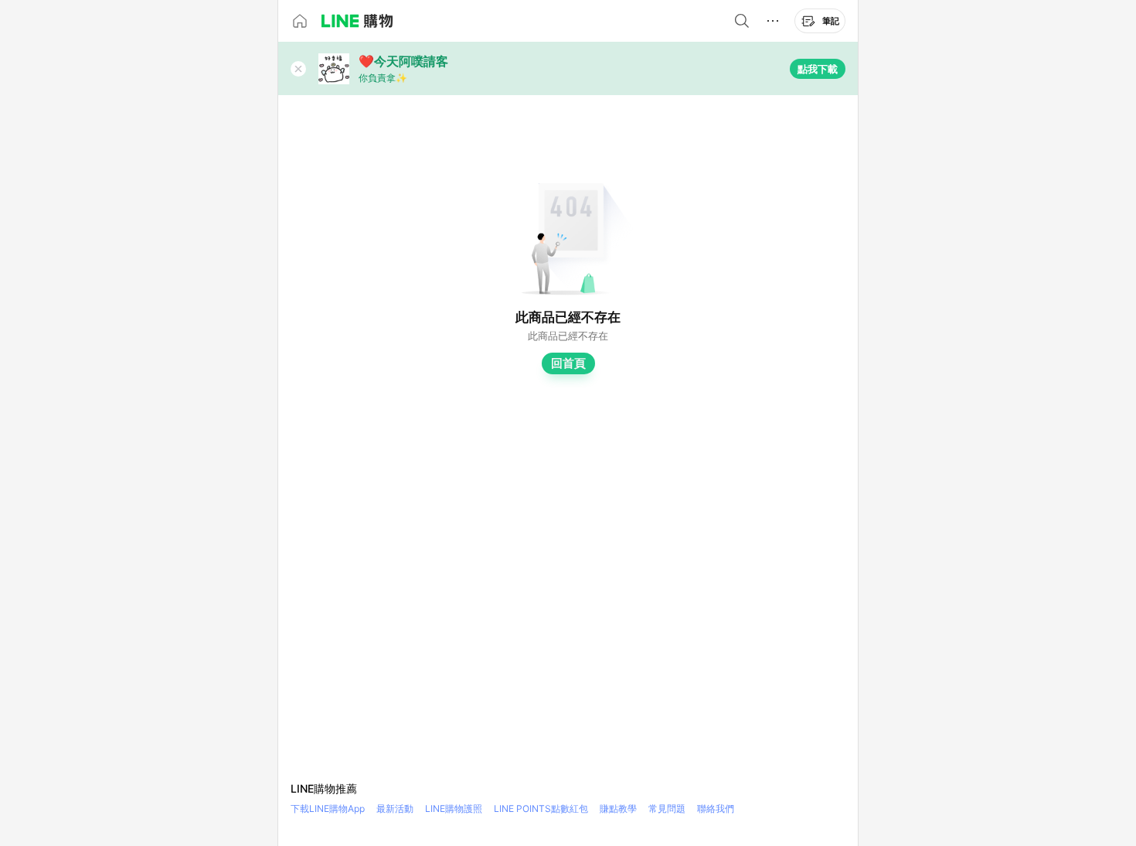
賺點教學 (618, 808)
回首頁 (568, 363)
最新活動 (394, 808)
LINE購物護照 (453, 808)
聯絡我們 (715, 808)
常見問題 (666, 808)
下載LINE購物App (328, 808)
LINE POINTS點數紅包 (541, 808)
